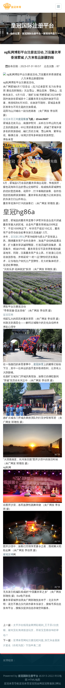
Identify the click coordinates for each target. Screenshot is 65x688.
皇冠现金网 (35, 683)
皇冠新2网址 (18, 236)
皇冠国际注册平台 (31, 33)
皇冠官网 (8, 314)
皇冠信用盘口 (50, 33)
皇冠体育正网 (10, 119)
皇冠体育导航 (11, 683)
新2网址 (56, 683)
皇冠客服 (47, 683)
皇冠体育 (24, 683)
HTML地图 (34, 679)
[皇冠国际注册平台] (12, 6)
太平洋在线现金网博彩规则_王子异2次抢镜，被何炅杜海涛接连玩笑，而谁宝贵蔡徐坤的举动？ (31, 630)
